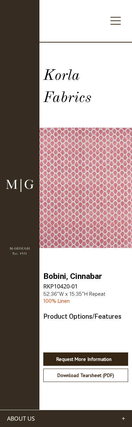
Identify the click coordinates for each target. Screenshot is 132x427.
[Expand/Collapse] (116, 18)
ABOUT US (21, 418)
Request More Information (84, 359)
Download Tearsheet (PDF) (85, 375)
